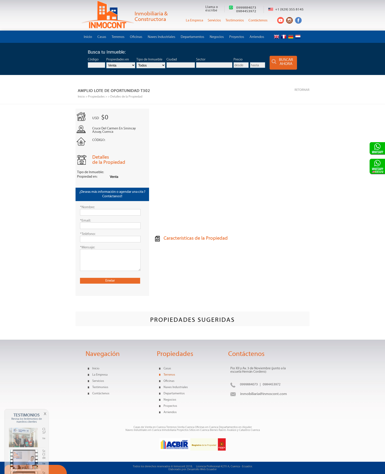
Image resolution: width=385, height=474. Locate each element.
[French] (284, 33)
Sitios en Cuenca (199, 430)
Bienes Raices (218, 430)
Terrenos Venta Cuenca (180, 427)
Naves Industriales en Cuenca (143, 430)
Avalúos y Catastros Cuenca (243, 430)
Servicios (98, 381)
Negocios (217, 37)
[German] (291, 33)
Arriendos (257, 37)
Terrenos (118, 37)
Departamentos (192, 37)
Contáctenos (100, 393)
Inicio (88, 37)
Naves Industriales (161, 37)
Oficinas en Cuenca (206, 427)
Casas (101, 37)
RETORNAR (302, 90)
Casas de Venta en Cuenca (149, 427)
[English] (277, 33)
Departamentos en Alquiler (235, 427)
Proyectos (236, 37)
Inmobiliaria (169, 430)
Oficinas (136, 37)
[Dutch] (298, 33)
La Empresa (100, 374)
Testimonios (100, 387)
